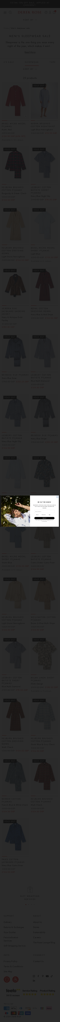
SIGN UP (44, 518)
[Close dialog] (57, 497)
